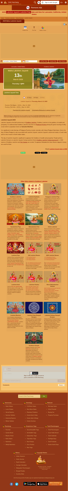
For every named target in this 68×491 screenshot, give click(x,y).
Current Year (53, 61)
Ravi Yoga (29, 447)
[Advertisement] (34, 46)
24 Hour (36, 97)
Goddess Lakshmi (31, 122)
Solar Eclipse (9, 406)
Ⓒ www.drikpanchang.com (44, 467)
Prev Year (44, 61)
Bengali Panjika (20, 471)
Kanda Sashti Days (53, 444)
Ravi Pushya (30, 441)
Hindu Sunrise (20, 459)
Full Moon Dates (31, 406)
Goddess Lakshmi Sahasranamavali (47, 140)
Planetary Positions (32, 412)
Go (44, 396)
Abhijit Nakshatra (10, 444)
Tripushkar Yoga (31, 438)
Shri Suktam (23, 142)
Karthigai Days (52, 438)
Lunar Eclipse (9, 409)
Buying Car (51, 412)
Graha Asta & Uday (32, 415)
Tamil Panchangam (53, 429)
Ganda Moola (9, 432)
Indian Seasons (20, 456)
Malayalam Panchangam (23, 468)
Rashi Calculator (20, 462)
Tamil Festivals (52, 441)
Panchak (8, 429)
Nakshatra (8, 441)
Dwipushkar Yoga (32, 435)
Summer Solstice (10, 415)
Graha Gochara (31, 421)
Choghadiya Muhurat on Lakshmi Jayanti (43, 110)
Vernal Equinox (10, 412)
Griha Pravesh (52, 409)
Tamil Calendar (52, 435)
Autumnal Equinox (11, 418)
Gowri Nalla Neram (53, 432)
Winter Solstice (10, 421)
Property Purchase (53, 415)
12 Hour (29, 97)
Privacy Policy (44, 469)
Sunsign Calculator (21, 465)
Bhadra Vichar (10, 435)
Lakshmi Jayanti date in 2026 (58, 149)
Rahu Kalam (9, 438)
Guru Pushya (30, 444)
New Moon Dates (31, 409)
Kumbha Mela (20, 474)
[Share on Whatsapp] (23, 153)
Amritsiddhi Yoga (31, 432)
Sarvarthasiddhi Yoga (33, 429)
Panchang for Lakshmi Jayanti (21, 110)
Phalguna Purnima (41, 124)
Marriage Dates (52, 406)
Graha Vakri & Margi (32, 418)
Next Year (62, 61)
